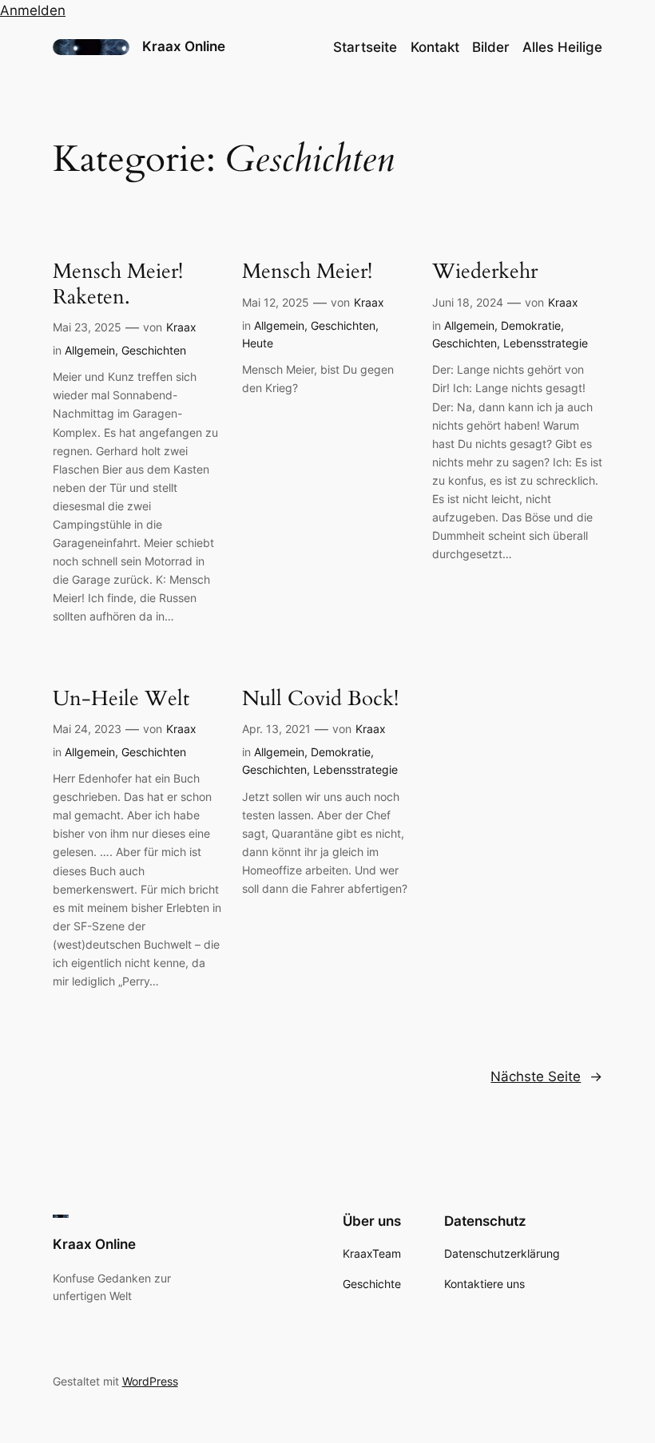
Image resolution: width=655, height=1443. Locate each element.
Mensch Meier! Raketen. (118, 284)
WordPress (150, 1381)
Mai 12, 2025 (275, 302)
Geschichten (153, 350)
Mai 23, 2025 (87, 327)
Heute (257, 343)
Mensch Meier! (307, 271)
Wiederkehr (485, 271)
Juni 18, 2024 (467, 302)
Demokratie (531, 325)
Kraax (181, 327)
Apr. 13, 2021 (276, 728)
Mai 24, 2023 (87, 728)
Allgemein (90, 350)
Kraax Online (183, 46)
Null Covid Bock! (320, 698)
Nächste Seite (546, 1076)
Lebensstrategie (545, 343)
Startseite (365, 47)
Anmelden (33, 10)
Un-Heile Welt (121, 698)
